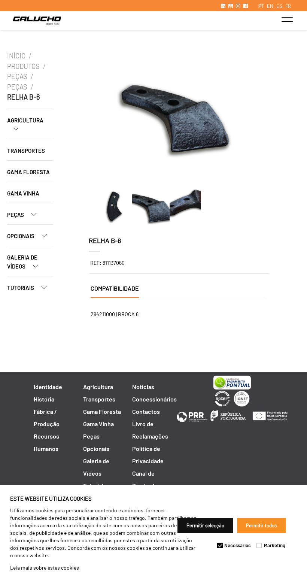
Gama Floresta (28, 172)
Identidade (48, 386)
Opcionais (21, 236)
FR (288, 6)
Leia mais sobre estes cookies (44, 567)
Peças (17, 76)
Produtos (23, 66)
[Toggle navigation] (287, 19)
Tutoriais (21, 287)
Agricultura (25, 120)
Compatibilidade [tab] (115, 288)
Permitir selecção (205, 525)
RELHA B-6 (23, 97)
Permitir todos (261, 525)
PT (261, 6)
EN (270, 6)
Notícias (143, 386)
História (44, 399)
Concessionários (154, 399)
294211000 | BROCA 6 (115, 314)
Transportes (26, 150)
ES (279, 6)
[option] (176, 115)
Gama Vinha (23, 193)
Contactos (146, 411)
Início (16, 56)
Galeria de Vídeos (22, 262)
